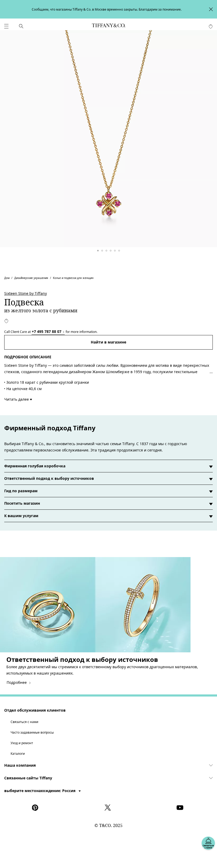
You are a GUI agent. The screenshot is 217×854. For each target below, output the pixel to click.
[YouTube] (181, 808)
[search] (21, 26)
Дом (7, 278)
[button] (6, 26)
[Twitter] (108, 808)
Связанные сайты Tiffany (28, 777)
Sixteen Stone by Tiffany (25, 293)
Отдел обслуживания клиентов (35, 710)
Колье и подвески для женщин (73, 278)
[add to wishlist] (6, 321)
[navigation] (6, 26)
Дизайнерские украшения (31, 278)
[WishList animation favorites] (211, 26)
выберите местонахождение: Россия (40, 790)
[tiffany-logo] (108, 26)
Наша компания (20, 765)
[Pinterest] (36, 808)
